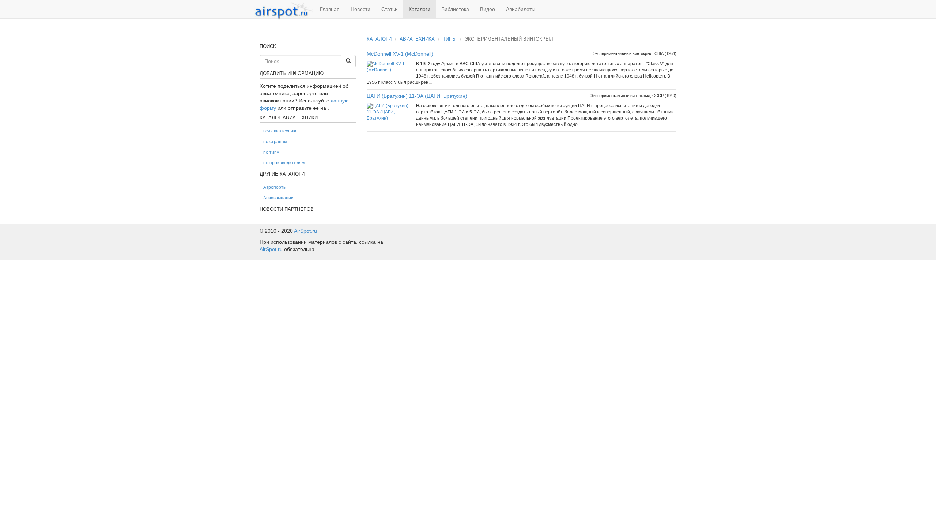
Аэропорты (275, 187)
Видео (487, 9)
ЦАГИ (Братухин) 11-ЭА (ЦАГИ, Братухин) (417, 96)
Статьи (389, 9)
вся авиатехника (280, 131)
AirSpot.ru (305, 231)
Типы (450, 39)
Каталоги (419, 9)
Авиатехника (417, 39)
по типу (271, 152)
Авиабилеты (520, 9)
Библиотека (455, 9)
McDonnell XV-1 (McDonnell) (400, 54)
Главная (330, 9)
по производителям (284, 162)
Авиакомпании (278, 198)
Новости (360, 9)
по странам (275, 141)
